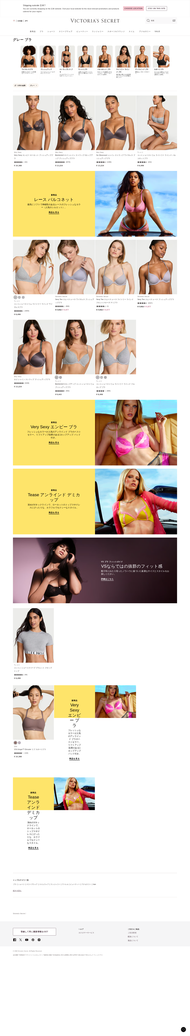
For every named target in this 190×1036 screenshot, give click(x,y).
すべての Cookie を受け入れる (159, 1017)
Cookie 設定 (159, 1027)
